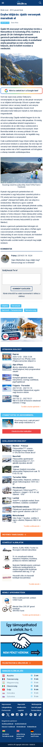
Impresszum (6, 704)
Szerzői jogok (36, 707)
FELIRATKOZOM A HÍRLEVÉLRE (15, 663)
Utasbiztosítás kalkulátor (22, 431)
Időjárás (5, 306)
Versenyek (16, 306)
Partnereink (6, 710)
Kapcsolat (21, 704)
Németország (30, 310)
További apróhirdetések (31, 615)
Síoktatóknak (31, 727)
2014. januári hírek (16, 10)
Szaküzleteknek (20, 724)
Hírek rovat (4, 10)
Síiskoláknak (21, 727)
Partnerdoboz (36, 710)
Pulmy (14, 256)
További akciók (34, 584)
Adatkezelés (21, 707)
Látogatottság (7, 707)
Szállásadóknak (7, 724)
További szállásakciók (32, 526)
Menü (3, 3)
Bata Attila (14, 23)
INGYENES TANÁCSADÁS (13, 535)
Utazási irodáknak (8, 727)
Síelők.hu (21, 3)
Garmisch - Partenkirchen (12, 310)
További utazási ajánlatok (30, 407)
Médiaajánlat (36, 704)
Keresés (40, 3)
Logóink (21, 710)
